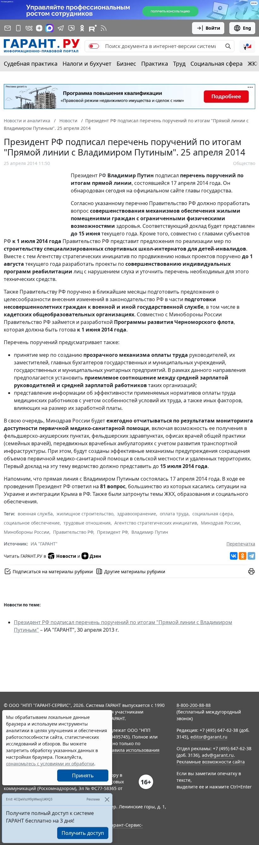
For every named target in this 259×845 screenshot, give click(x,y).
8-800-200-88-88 (194, 705)
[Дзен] (39, 28)
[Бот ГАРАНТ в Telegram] (71, 28)
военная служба (35, 514)
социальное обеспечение (32, 523)
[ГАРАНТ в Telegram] (60, 28)
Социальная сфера (216, 63)
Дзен (95, 556)
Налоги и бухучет (87, 63)
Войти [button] (213, 28)
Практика (154, 63)
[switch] (94, 46)
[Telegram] (251, 556)
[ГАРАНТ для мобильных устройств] (18, 28)
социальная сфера (212, 514)
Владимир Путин (149, 532)
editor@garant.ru (208, 737)
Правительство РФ (73, 532)
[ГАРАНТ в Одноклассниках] (82, 28)
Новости (66, 556)
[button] (247, 46)
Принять (83, 775)
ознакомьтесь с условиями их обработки (50, 764)
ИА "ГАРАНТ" (44, 544)
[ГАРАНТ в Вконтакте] (29, 28)
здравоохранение (136, 514)
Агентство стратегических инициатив (155, 523)
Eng (247, 28)
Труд (179, 63)
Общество (244, 163)
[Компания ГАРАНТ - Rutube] (93, 28)
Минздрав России (220, 523)
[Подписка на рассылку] (7, 28)
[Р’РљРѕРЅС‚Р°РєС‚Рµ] (234, 556)
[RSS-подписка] (103, 28)
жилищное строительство (85, 514)
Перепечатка (240, 544)
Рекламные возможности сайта (211, 762)
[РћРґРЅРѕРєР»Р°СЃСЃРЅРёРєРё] (242, 556)
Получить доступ (83, 833)
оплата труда (174, 514)
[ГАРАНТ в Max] (49, 28)
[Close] (107, 799)
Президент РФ (112, 532)
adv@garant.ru (218, 755)
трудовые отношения (87, 523)
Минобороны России (26, 532)
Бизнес (126, 63)
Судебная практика (30, 63)
